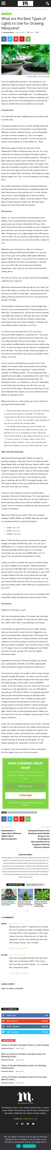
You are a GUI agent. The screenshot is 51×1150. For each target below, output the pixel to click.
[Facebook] (17, 1124)
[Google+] (23, 1124)
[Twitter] (28, 1124)
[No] (47, 1141)
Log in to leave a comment (18, 948)
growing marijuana (21, 812)
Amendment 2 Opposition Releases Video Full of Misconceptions (11, 834)
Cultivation (10, 9)
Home (3, 9)
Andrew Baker (8, 32)
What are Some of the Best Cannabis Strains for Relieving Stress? (25, 903)
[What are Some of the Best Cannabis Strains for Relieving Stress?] (25, 894)
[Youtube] (33, 1124)
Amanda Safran (7, 1048)
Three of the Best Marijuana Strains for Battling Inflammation (40, 903)
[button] (47, 3)
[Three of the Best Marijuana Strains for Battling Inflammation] (42, 894)
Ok (18, 1146)
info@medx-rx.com (30, 1119)
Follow (45, 1021)
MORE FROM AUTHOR (34, 885)
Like (46, 1015)
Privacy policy (29, 1146)
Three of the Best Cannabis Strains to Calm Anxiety (8, 903)
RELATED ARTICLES (15, 885)
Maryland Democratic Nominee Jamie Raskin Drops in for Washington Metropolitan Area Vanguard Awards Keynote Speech (39, 838)
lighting (33, 812)
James (3, 923)
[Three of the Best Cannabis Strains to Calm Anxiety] (9, 894)
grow (10, 812)
